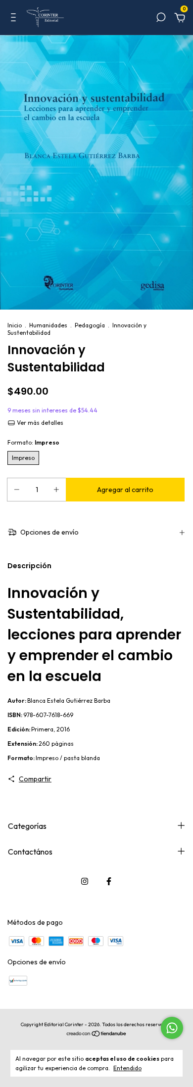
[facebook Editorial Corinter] (109, 881)
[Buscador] (160, 18)
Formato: (33, 442)
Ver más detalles (39, 422)
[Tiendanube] (97, 1034)
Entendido (127, 1068)
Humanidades (48, 325)
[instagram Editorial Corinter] (85, 881)
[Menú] (15, 18)
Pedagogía (90, 325)
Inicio (14, 325)
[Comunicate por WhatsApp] (172, 1028)
